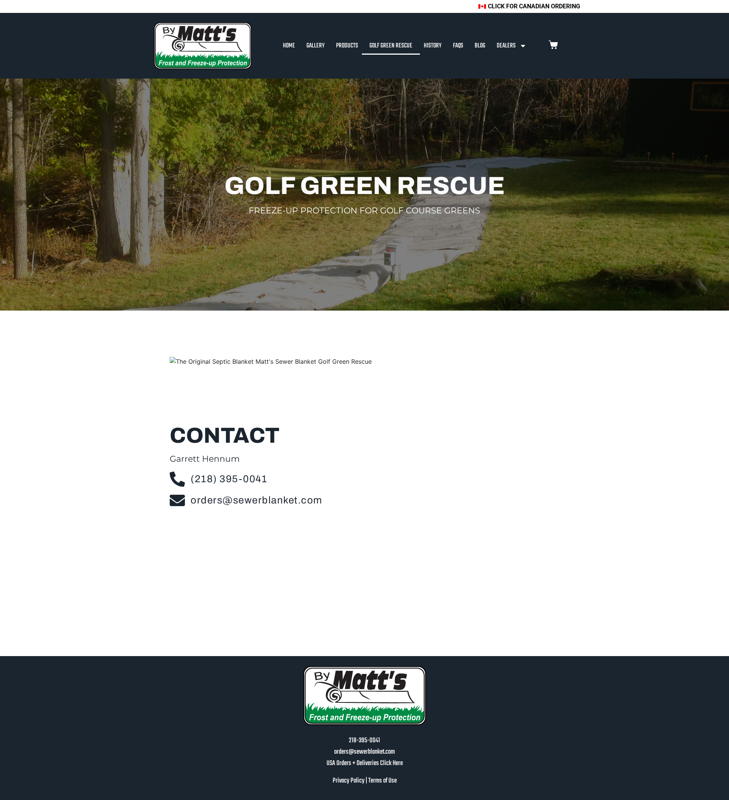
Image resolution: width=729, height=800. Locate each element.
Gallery (315, 46)
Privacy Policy (349, 780)
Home (289, 46)
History (433, 46)
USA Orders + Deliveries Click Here (365, 763)
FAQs (458, 46)
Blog (480, 46)
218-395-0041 (364, 740)
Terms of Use (382, 780)
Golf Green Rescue (390, 46)
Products (347, 46)
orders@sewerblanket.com (364, 751)
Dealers (506, 46)
